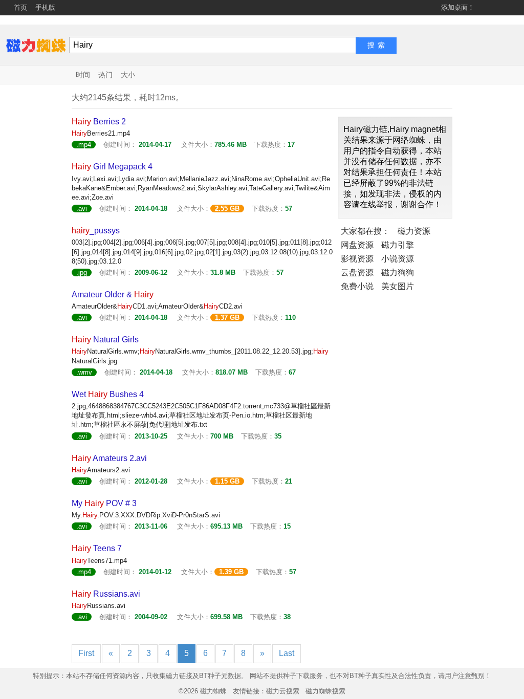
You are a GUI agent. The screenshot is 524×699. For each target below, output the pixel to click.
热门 (105, 75)
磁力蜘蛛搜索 (325, 691)
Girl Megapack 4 (112, 166)
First (86, 653)
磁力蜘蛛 (213, 691)
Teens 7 (97, 548)
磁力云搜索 (282, 691)
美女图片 (397, 286)
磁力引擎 (397, 245)
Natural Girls (105, 339)
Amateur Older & (113, 294)
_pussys (96, 230)
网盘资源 (357, 245)
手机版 (45, 7)
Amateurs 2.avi (109, 458)
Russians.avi (106, 593)
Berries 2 (99, 121)
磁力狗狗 (397, 272)
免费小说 (357, 286)
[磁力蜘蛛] (36, 44)
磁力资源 (414, 231)
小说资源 (397, 258)
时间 (83, 75)
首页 (20, 7)
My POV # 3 (104, 503)
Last (286, 653)
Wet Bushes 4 (108, 394)
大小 (128, 75)
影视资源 (357, 258)
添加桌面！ (457, 7)
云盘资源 (357, 272)
